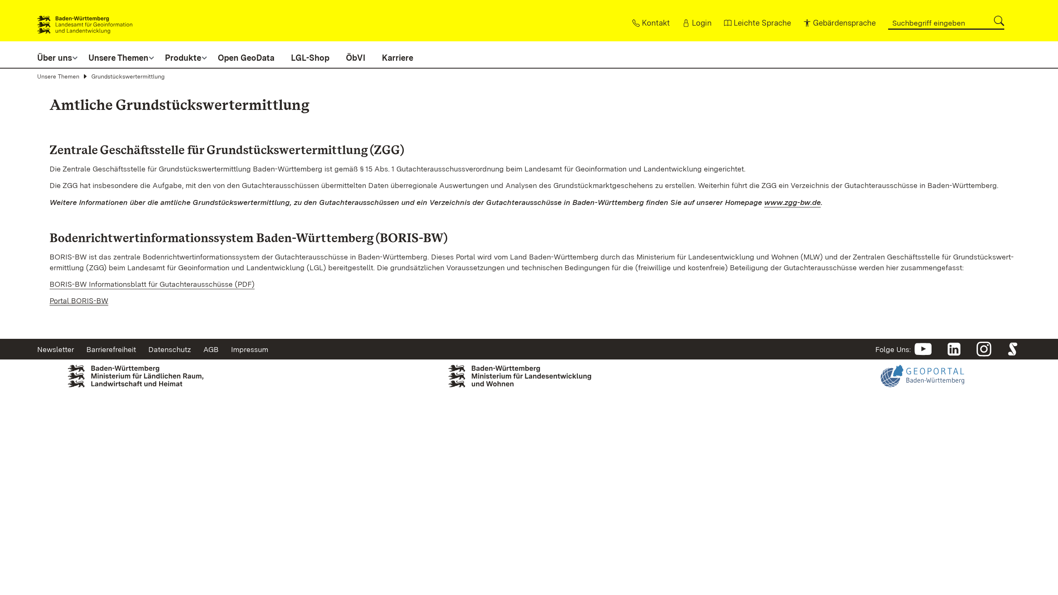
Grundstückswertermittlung (127, 76)
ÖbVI (355, 58)
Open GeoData (246, 58)
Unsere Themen (58, 76)
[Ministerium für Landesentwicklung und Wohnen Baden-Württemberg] (529, 378)
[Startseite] (84, 20)
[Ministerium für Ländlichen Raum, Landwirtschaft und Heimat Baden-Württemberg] (135, 381)
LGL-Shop (310, 58)
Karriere (397, 58)
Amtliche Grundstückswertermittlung (180, 105)
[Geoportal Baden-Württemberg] (922, 391)
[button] (999, 21)
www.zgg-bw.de (792, 202)
